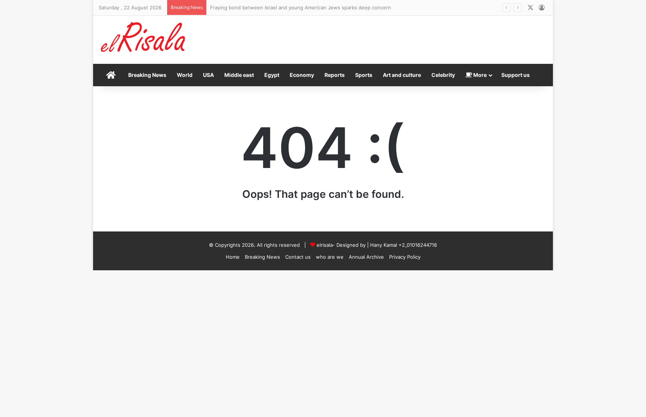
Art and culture (402, 75)
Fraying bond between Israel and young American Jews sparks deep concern (300, 7)
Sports (363, 75)
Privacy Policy (405, 257)
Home (233, 257)
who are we (330, 257)
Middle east (239, 75)
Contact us (298, 257)
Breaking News (147, 75)
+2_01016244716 (418, 245)
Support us (515, 75)
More (479, 75)
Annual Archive (366, 257)
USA (208, 75)
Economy (302, 75)
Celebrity (443, 75)
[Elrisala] (143, 39)
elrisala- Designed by (342, 245)
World (185, 75)
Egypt (271, 75)
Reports (334, 75)
